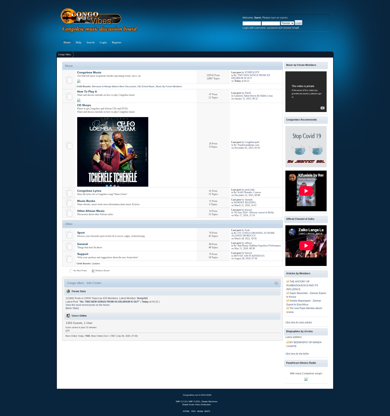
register (284, 17)
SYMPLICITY (252, 72)
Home (67, 42)
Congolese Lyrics (89, 190)
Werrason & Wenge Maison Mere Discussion (114, 86)
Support (82, 254)
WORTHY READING (245, 202)
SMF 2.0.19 (181, 401)
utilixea (248, 243)
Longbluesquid (252, 142)
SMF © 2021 (194, 401)
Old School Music (146, 86)
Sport (81, 232)
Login (103, 42)
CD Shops (84, 105)
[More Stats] (72, 308)
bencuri (248, 209)
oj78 (67, 330)
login (273, 17)
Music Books (86, 201)
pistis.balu (250, 189)
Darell (248, 92)
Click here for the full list (297, 353)
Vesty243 (142, 298)
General (82, 244)
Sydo (247, 230)
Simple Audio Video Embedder (196, 404)
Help (78, 42)
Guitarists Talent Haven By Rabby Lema (253, 95)
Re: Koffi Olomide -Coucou (247, 192)
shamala (248, 199)
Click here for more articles (298, 322)
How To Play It (87, 91)
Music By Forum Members (169, 86)
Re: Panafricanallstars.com (246, 145)
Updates (96, 263)
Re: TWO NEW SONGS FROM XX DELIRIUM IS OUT (250, 76)
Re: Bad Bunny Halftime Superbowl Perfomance (257, 245)
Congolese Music (89, 72)
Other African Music (91, 210)
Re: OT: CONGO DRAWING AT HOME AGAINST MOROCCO (253, 234)
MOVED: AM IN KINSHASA (249, 255)
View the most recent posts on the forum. (88, 305)
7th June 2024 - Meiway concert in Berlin (254, 212)
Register (116, 42)
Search (90, 42)
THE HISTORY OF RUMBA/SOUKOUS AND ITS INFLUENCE (302, 285)
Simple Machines (209, 401)
